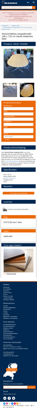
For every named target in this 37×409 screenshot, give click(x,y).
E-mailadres (7, 121)
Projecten (6, 291)
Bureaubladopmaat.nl (9, 324)
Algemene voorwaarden (10, 316)
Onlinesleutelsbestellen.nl (10, 333)
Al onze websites (8, 339)
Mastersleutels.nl (8, 331)
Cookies (5, 313)
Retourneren (7, 309)
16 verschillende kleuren (11, 161)
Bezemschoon (7, 292)
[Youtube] (14, 398)
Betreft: (6, 134)
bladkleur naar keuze (9, 178)
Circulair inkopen (8, 298)
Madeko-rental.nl (8, 328)
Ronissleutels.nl (7, 335)
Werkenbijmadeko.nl (9, 337)
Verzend (7, 139)
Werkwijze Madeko (8, 300)
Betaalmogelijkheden (9, 307)
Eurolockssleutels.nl (9, 326)
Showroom (6, 287)
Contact (5, 306)
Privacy (5, 311)
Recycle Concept (8, 296)
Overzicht (10, 273)
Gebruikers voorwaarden (10, 318)
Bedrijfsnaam (8, 106)
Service (5, 294)
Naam (5, 111)
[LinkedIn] (5, 398)
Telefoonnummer (9, 116)
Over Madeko (7, 289)
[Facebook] (10, 398)
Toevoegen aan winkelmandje (18, 193)
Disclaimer (6, 315)
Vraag (5, 127)
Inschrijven (31, 387)
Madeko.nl (6, 330)
